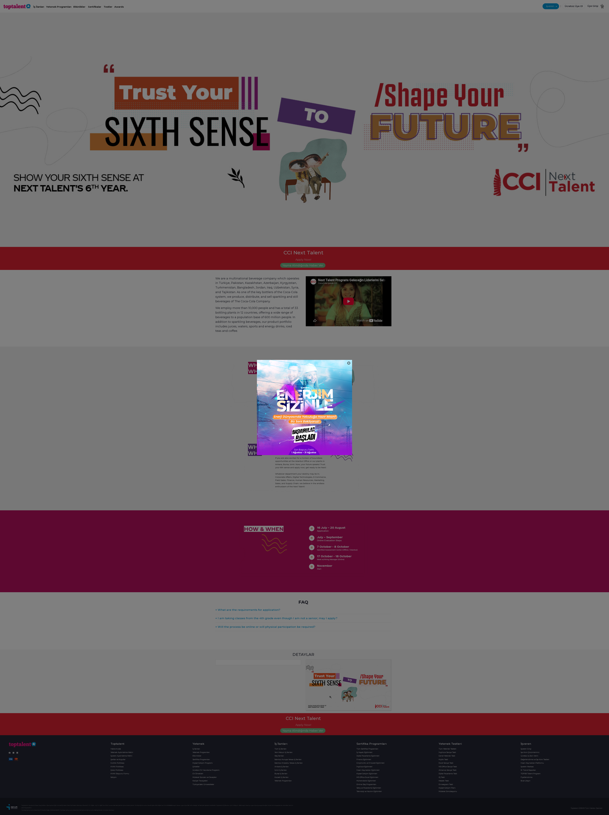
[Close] (348, 363)
